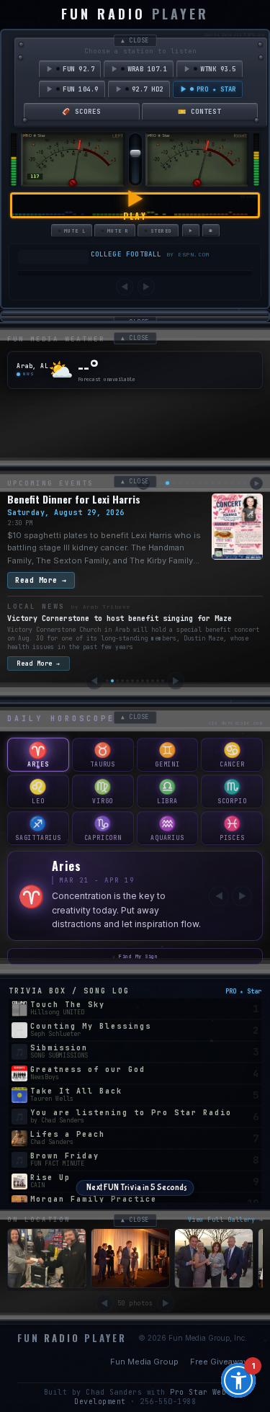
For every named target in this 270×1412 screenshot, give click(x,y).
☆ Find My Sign (135, 939)
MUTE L (75, 231)
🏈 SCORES (81, 111)
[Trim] (72, 183)
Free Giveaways (221, 1344)
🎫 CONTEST (199, 111)
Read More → (41, 580)
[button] (238, 1380)
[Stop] (211, 230)
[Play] (190, 230)
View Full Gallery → (226, 1202)
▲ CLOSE (135, 40)
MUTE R (118, 231)
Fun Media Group (144, 1344)
